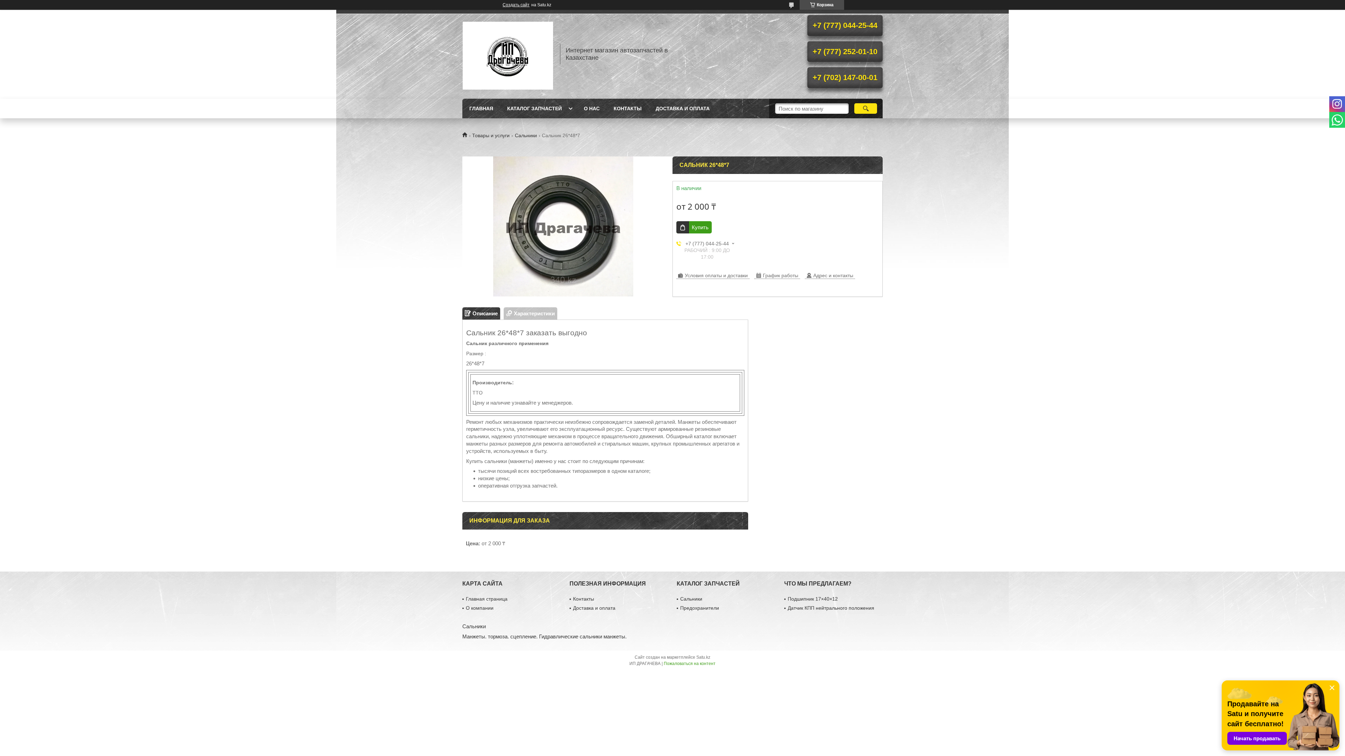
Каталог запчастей (534, 108)
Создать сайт (516, 4)
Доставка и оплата (683, 108)
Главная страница (487, 599)
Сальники (526, 135)
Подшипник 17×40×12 (813, 599)
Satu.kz (703, 657)
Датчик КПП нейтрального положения (831, 608)
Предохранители (699, 608)
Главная (481, 108)
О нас (592, 108)
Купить (700, 227)
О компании (480, 608)
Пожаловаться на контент (690, 663)
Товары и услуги (491, 135)
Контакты (628, 108)
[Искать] (865, 108)
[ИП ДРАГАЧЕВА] (507, 54)
